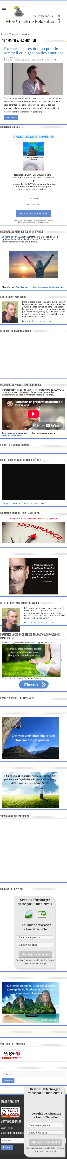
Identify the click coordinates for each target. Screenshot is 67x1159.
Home (5, 34)
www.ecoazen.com (12, 435)
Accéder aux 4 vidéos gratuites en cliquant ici (40, 287)
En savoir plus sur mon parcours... (38, 321)
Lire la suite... (11, 117)
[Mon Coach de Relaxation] (33, 14)
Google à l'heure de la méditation (17, 503)
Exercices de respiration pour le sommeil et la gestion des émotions (33, 50)
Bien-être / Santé (13, 60)
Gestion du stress (28, 60)
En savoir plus (7, 1128)
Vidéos (49, 60)
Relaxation (41, 60)
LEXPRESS (41, 503)
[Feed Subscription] (66, 40)
